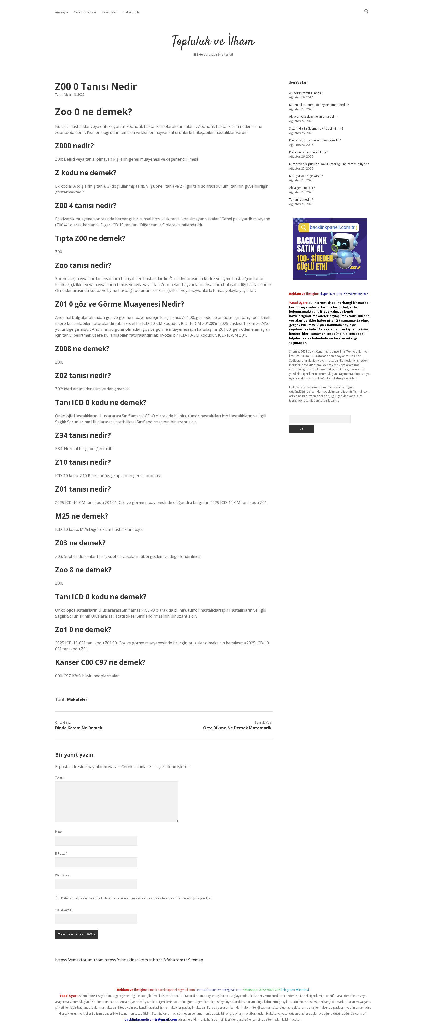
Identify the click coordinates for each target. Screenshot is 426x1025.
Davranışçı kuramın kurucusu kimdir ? (315, 140)
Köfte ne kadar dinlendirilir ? (308, 152)
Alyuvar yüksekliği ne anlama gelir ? (313, 117)
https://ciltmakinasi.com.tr (128, 960)
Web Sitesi (62, 875)
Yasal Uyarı (109, 12)
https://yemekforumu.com (79, 960)
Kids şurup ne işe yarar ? (306, 176)
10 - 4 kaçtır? (65, 910)
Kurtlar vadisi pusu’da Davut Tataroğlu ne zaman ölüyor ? (329, 164)
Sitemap (195, 960)
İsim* (59, 832)
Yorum (60, 777)
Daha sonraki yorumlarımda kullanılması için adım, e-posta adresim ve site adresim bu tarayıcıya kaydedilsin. (137, 898)
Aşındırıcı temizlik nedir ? (306, 93)
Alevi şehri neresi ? (302, 188)
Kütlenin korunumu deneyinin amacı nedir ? (319, 105)
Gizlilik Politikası (85, 12)
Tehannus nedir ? (301, 199)
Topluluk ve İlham (213, 42)
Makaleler (77, 699)
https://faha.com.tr (170, 960)
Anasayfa (61, 12)
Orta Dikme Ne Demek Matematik (237, 728)
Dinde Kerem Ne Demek (78, 728)
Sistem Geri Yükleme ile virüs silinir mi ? (316, 128)
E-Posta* (61, 853)
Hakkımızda (131, 12)
